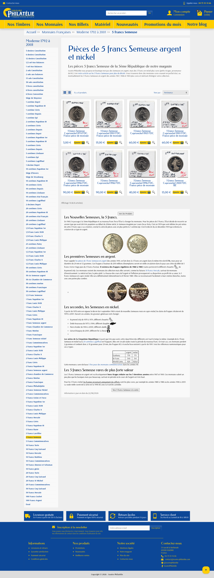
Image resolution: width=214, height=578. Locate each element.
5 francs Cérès (32, 421)
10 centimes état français (37, 196)
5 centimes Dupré (33, 133)
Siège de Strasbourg (34, 177)
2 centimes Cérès (33, 125)
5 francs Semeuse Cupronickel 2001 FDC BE (175, 183)
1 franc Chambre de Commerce (39, 326)
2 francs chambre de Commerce (39, 374)
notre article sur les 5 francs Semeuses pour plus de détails (101, 73)
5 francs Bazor (32, 429)
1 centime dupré (33, 102)
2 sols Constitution (34, 70)
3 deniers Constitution (36, 50)
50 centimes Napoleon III (37, 271)
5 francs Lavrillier (33, 433)
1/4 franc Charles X (34, 236)
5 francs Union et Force (36, 397)
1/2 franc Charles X (34, 259)
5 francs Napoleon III (35, 425)
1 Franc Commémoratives (37, 342)
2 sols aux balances (34, 74)
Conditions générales (39, 559)
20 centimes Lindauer (35, 220)
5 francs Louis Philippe (36, 413)
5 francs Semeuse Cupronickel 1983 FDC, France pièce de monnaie (109, 133)
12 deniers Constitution (36, 58)
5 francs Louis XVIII (34, 405)
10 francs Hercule (33, 453)
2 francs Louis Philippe (36, 358)
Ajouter (77, 142)
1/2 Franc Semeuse (34, 295)
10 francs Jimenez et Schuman (39, 465)
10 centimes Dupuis (34, 188)
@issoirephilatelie (171, 562)
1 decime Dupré (33, 165)
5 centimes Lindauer (35, 153)
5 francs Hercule (33, 417)
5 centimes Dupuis (34, 149)
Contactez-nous (12, 3)
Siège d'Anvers (32, 173)
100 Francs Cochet (34, 496)
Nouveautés (80, 551)
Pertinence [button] (168, 92)
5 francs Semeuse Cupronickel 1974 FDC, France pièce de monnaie (76, 133)
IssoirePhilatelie (170, 566)
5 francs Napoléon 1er (35, 401)
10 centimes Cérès (34, 184)
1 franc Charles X (33, 307)
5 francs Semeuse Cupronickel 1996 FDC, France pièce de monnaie (142, 183)
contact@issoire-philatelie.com (177, 559)
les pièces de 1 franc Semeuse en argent (91, 260)
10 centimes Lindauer (35, 192)
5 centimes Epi (32, 157)
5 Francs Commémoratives (37, 441)
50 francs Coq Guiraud (36, 488)
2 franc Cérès (31, 362)
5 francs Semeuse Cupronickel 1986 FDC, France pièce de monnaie (76, 183)
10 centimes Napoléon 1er (37, 169)
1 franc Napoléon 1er (35, 299)
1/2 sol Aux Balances (35, 62)
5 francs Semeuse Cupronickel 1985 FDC (142, 132)
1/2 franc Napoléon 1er (36, 251)
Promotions (80, 548)
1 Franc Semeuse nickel (36, 338)
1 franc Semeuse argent (36, 323)
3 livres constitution (35, 86)
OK (149, 13)
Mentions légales (126, 548)
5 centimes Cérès (33, 145)
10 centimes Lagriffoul (35, 200)
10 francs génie (32, 469)
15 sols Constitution (34, 78)
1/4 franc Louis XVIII (35, 232)
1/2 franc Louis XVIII (35, 256)
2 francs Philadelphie (35, 386)
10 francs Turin (32, 445)
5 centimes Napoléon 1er (36, 137)
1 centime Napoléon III (36, 105)
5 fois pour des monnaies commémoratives (106, 364)
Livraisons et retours (39, 548)
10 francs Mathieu (34, 457)
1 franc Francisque (34, 334)
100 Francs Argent (34, 500)
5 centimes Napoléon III (36, 141)
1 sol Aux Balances (34, 66)
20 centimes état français (37, 216)
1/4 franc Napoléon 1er (36, 228)
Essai (28, 504)
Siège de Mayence (34, 98)
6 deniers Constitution (36, 54)
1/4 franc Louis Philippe (36, 240)
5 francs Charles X (34, 409)
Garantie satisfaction (39, 551)
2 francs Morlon (33, 378)
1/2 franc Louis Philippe (36, 263)
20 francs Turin (32, 472)
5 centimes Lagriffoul (35, 161)
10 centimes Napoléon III (37, 181)
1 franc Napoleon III (34, 319)
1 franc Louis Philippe (35, 311)
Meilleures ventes (82, 555)
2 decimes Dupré (33, 204)
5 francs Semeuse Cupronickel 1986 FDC (109, 181)
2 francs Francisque (34, 382)
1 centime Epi (32, 117)
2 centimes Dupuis (34, 129)
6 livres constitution (35, 90)
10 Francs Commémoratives (38, 461)
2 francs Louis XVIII (34, 350)
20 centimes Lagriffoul (35, 224)
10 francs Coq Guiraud (36, 449)
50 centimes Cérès (34, 267)
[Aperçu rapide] (87, 142)
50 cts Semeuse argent (36, 275)
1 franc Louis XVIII (34, 303)
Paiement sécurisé (38, 555)
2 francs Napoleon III (35, 366)
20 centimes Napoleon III (37, 212)
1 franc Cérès (31, 315)
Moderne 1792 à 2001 (38, 43)
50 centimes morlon (34, 283)
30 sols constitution (34, 82)
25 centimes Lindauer (35, 248)
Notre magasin (126, 551)
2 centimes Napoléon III (36, 121)
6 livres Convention (34, 94)
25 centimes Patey (34, 244)
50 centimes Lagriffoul (35, 291)
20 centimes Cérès (34, 208)
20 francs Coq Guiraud (36, 476)
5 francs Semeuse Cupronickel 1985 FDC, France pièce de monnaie (175, 133)
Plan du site (124, 555)
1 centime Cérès (33, 110)
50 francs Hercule (33, 492)
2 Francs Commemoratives (37, 394)
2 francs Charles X (34, 354)
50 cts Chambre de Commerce (39, 279)
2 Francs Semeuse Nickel (36, 390)
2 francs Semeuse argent (36, 370)
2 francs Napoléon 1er (35, 346)
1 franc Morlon (32, 330)
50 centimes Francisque (36, 287)
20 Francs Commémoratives (38, 484)
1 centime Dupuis (33, 113)
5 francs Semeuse (33, 437)
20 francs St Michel (34, 480)
